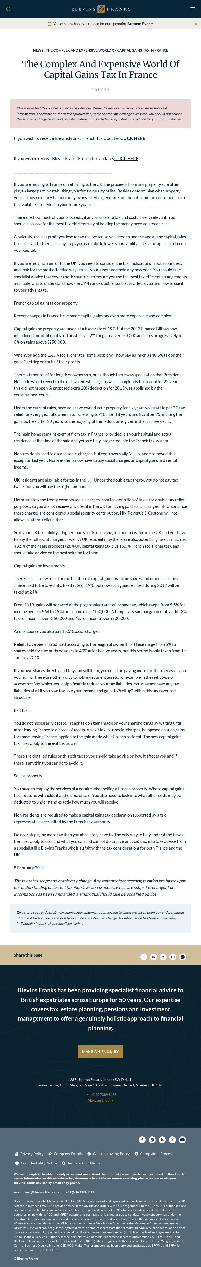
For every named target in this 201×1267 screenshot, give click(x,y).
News (38, 50)
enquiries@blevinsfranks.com (39, 1192)
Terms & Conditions (83, 1163)
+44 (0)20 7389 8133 (100, 1094)
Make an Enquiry (100, 1051)
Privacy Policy (32, 1153)
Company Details (68, 1153)
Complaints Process (156, 1153)
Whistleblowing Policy (111, 1153)
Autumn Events (140, 23)
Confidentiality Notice (39, 1163)
